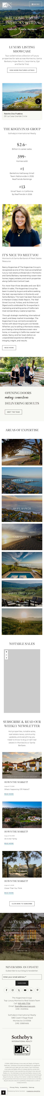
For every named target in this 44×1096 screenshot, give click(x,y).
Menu (36, 4)
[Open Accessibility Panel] (3, 1092)
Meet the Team (13, 412)
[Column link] (22, 372)
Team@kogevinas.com (25, 1006)
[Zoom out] (6, 654)
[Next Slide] (38, 101)
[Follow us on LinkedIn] (31, 990)
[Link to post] (22, 765)
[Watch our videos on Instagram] (12, 990)
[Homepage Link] (7, 5)
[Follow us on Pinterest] (37, 990)
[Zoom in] (6, 651)
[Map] (22, 681)
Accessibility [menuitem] (24, 1087)
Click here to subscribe (22, 904)
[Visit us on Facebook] (6, 990)
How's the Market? (16, 782)
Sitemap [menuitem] (31, 1087)
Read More (9, 347)
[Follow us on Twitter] (19, 990)
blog (28, 941)
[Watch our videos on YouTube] (25, 990)
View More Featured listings (22, 70)
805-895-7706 (24, 1003)
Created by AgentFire (33, 1091)
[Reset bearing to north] (6, 658)
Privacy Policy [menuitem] (14, 1087)
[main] (22, 480)
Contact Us (22, 950)
